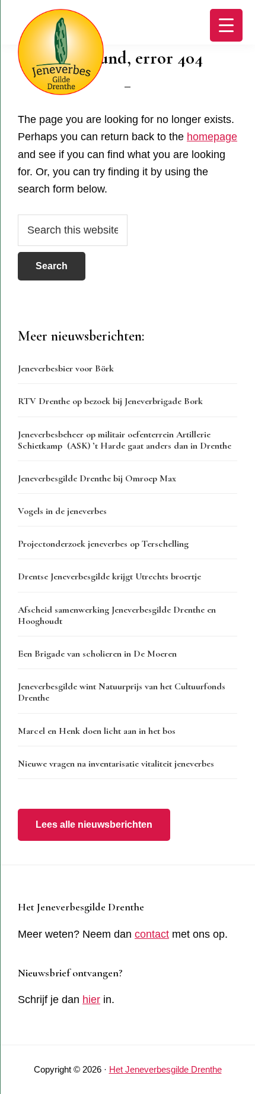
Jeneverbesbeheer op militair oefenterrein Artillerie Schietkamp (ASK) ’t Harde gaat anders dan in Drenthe (124, 440)
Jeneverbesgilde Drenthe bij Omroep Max (97, 478)
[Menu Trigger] (226, 25)
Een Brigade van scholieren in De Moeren (97, 654)
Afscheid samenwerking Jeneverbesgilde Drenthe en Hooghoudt (117, 615)
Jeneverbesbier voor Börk (66, 368)
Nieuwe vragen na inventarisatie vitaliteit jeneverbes (116, 764)
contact (152, 934)
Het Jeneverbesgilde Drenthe (165, 1069)
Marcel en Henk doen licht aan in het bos (97, 731)
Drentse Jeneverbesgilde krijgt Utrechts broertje (109, 576)
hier (91, 999)
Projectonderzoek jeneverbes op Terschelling (103, 544)
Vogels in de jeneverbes (62, 511)
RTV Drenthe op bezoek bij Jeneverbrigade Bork (110, 401)
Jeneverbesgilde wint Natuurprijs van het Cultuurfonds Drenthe (121, 692)
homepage (212, 137)
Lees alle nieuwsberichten (94, 824)
